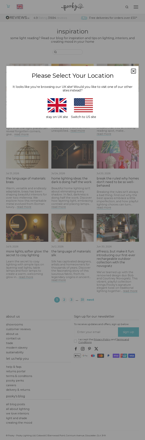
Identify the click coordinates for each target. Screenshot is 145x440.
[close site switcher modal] (133, 71)
